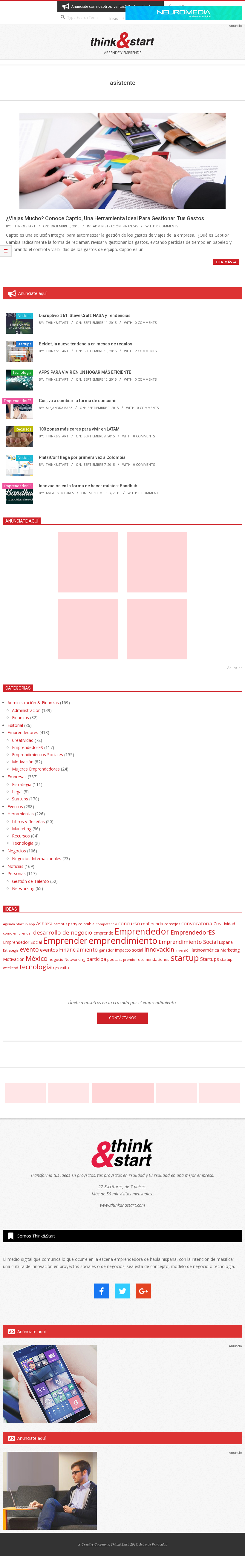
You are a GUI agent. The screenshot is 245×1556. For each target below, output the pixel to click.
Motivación (22, 762)
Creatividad (22, 740)
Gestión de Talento (30, 881)
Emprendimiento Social (188, 941)
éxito (64, 967)
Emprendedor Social (22, 942)
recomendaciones (153, 959)
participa (96, 959)
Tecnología (22, 372)
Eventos (15, 806)
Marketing (21, 828)
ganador (106, 950)
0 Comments (167, 226)
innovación (159, 949)
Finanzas (130, 226)
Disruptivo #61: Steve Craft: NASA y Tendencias (85, 315)
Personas (16, 873)
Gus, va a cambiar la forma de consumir (78, 400)
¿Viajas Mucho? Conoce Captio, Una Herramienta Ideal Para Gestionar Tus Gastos (105, 218)
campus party (65, 923)
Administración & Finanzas (33, 702)
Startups (24, 344)
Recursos (23, 429)
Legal (17, 791)
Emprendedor (141, 931)
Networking (23, 888)
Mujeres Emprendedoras (36, 769)
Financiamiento (78, 949)
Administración (107, 226)
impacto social (129, 950)
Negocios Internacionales (36, 858)
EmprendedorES (17, 400)
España (226, 942)
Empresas (17, 776)
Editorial (15, 725)
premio (129, 959)
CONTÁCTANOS (122, 1017)
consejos (172, 923)
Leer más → (226, 262)
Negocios (16, 851)
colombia (86, 923)
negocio (56, 959)
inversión (183, 950)
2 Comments (146, 351)
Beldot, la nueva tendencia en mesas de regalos (85, 343)
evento (29, 949)
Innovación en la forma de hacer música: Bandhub (88, 485)
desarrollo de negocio (62, 932)
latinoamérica (205, 950)
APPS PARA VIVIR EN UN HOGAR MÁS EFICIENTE (85, 372)
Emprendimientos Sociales (37, 754)
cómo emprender (17, 933)
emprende (103, 933)
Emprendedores (22, 732)
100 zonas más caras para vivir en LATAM (79, 429)
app (32, 924)
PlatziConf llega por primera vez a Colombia (82, 457)
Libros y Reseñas (28, 821)
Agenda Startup (15, 924)
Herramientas (20, 814)
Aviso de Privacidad (153, 1544)
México (37, 958)
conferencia (152, 923)
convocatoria (196, 923)
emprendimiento (122, 941)
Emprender (65, 940)
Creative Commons (95, 1544)
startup (185, 957)
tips (56, 968)
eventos (49, 950)
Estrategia (21, 784)
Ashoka (44, 923)
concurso (129, 923)
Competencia (106, 924)
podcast (114, 959)
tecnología (35, 966)
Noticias (24, 315)
